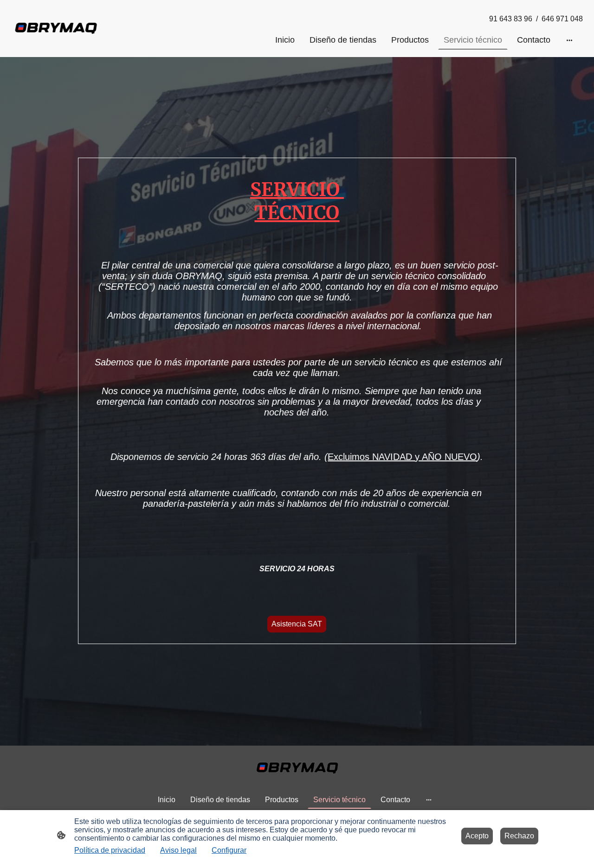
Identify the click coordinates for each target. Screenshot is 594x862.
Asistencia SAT (296, 624)
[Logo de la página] (55, 29)
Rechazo (519, 836)
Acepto (477, 836)
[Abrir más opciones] (569, 40)
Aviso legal (178, 850)
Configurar (229, 850)
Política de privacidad (109, 850)
